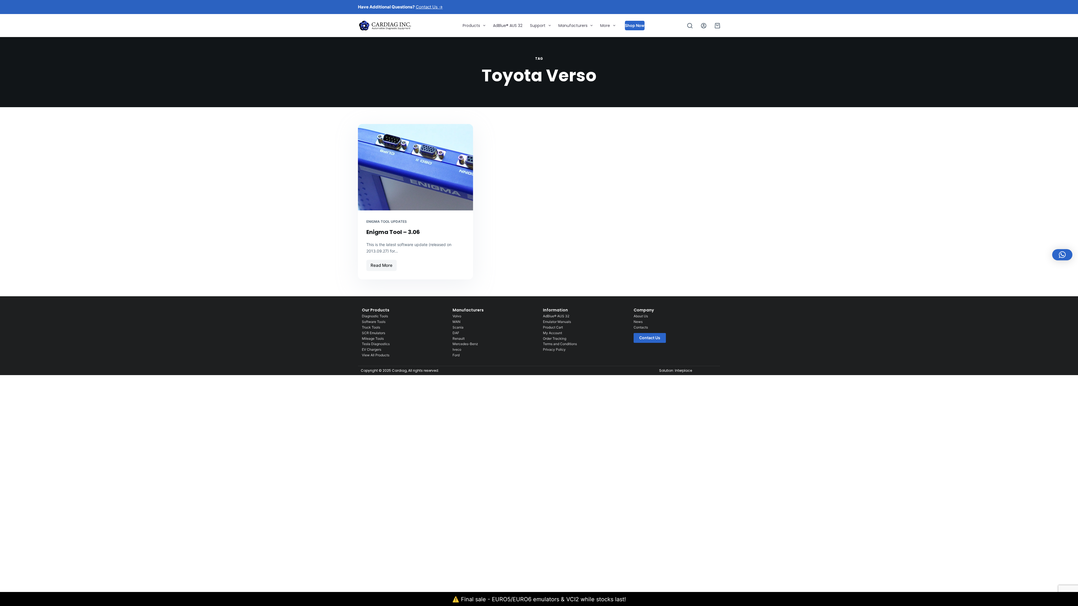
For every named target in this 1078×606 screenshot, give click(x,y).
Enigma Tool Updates (386, 221)
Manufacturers (573, 25)
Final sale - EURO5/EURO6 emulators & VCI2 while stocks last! (543, 599)
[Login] (703, 25)
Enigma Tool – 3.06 (393, 232)
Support (537, 25)
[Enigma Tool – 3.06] (415, 167)
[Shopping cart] (717, 25)
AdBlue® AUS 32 (507, 25)
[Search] (690, 25)
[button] (1062, 254)
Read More (383, 264)
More (605, 25)
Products (471, 25)
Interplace (683, 370)
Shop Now (635, 25)
